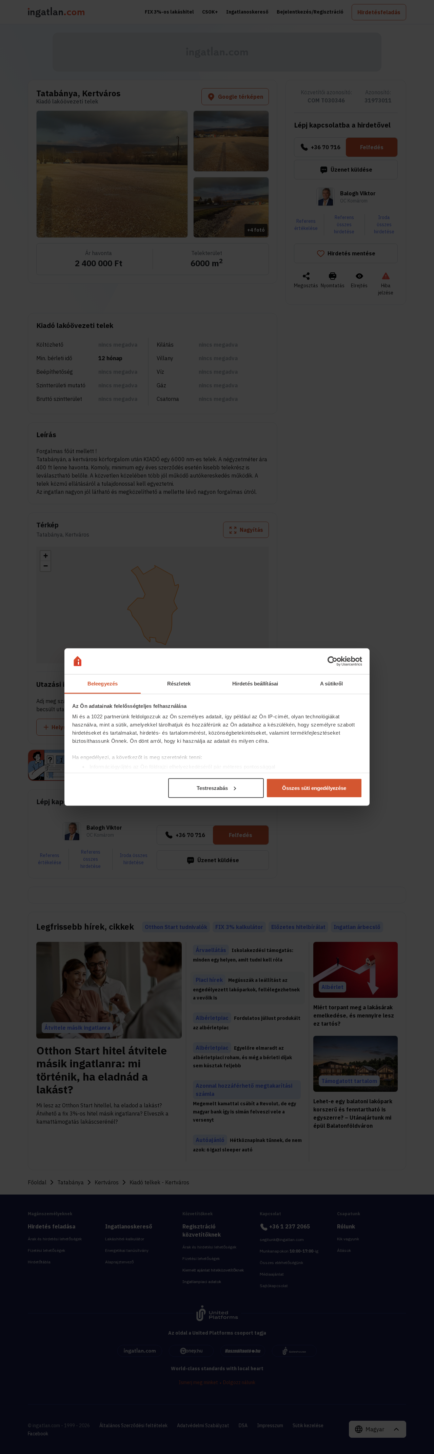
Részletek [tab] (179, 683)
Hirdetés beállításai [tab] (255, 683)
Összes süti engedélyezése (314, 788)
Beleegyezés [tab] (102, 683)
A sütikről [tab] (331, 683)
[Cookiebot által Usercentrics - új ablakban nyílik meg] (332, 661)
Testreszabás (212, 788)
